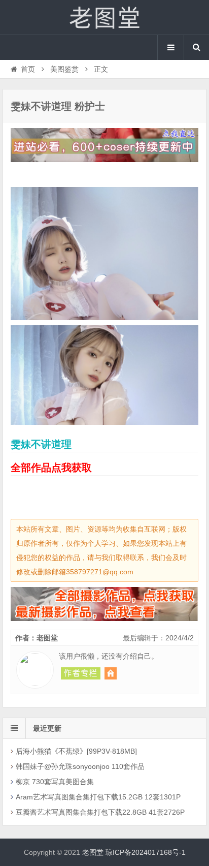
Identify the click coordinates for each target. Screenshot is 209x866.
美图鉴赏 (64, 69)
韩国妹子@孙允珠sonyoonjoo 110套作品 (80, 766)
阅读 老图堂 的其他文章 (80, 673)
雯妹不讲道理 (41, 444)
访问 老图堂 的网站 (110, 673)
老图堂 (104, 17)
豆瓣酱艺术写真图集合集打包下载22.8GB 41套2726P (100, 812)
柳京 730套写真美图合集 (55, 782)
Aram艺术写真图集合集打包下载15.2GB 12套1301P (98, 797)
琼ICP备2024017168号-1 (146, 852)
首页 (28, 69)
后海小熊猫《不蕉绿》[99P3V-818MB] (76, 751)
